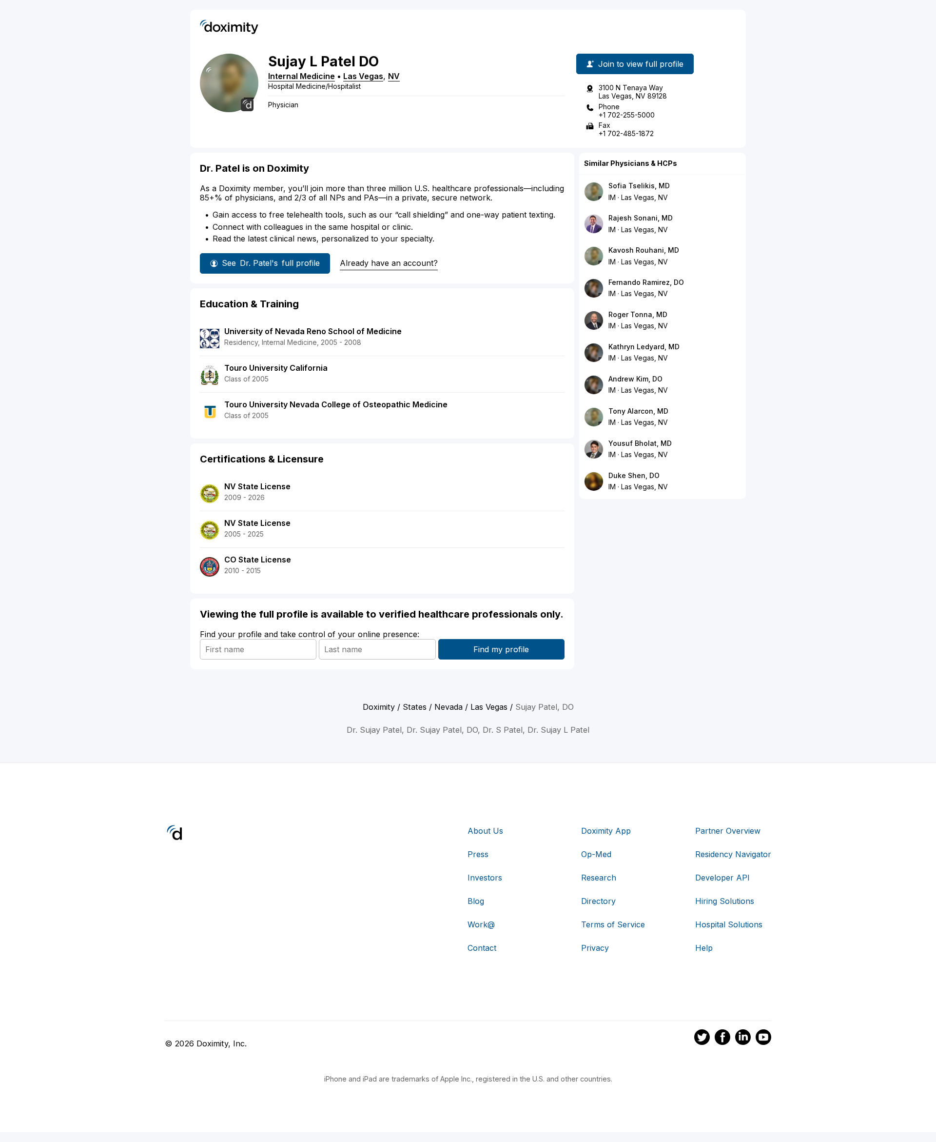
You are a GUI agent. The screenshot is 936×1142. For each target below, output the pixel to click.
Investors (485, 877)
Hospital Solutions (728, 924)
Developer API (722, 877)
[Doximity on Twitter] (702, 1038)
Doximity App (606, 831)
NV (394, 76)
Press (478, 854)
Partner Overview (727, 831)
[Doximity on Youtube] (763, 1038)
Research (598, 877)
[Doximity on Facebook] (722, 1038)
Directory (598, 901)
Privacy (595, 948)
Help (704, 948)
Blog (476, 901)
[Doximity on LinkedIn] (743, 1038)
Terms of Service (613, 924)
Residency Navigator (733, 854)
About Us (485, 831)
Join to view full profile (640, 64)
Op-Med (596, 854)
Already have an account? (389, 263)
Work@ (481, 924)
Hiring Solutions (724, 901)
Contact (482, 948)
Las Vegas (363, 76)
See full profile (271, 263)
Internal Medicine (301, 76)
